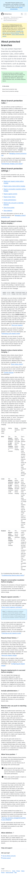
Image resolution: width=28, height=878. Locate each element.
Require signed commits (10, 194)
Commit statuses (9, 372)
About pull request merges (9, 655)
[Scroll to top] (24, 874)
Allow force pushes (9, 207)
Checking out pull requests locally (11, 633)
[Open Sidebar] (2, 19)
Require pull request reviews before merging (11, 222)
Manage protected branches (11, 18)
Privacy (18, 870)
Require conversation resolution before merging (12, 581)
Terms (13, 870)
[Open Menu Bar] (25, 14)
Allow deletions (8, 210)
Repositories (7, 17)
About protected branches (10, 20)
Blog (15, 872)
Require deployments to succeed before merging (13, 671)
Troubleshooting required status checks (13, 575)
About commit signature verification (12, 607)
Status (22, 870)
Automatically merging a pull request (12, 163)
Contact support (7, 858)
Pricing (3, 872)
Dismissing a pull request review (11, 333)
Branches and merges (16, 17)
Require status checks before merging (14, 186)
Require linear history (10, 197)
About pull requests (17, 325)
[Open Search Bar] (22, 14)
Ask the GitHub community (9, 855)
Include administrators (10, 200)
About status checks (17, 364)
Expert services (9, 872)
